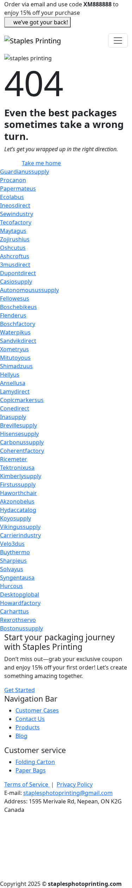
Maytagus (13, 231)
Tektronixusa (17, 467)
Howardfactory (20, 603)
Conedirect (14, 408)
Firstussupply (18, 484)
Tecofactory (15, 222)
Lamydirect (15, 391)
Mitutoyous (15, 358)
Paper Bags (30, 770)
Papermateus (18, 188)
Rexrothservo (18, 620)
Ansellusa (12, 383)
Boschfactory (17, 324)
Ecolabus (12, 197)
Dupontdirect (18, 273)
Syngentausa (17, 577)
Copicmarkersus (22, 400)
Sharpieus (13, 561)
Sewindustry (16, 214)
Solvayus (11, 569)
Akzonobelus (17, 501)
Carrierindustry (20, 535)
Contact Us (30, 719)
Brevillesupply (18, 425)
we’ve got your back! (40, 22)
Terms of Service (27, 784)
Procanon (13, 180)
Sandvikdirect (18, 341)
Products (27, 727)
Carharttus (14, 611)
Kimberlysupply (20, 476)
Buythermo (15, 552)
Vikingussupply (20, 527)
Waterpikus (15, 332)
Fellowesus (14, 298)
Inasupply (13, 417)
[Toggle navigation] (118, 40)
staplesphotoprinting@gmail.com (68, 793)
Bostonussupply (21, 628)
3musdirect (15, 265)
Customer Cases (37, 710)
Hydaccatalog (18, 510)
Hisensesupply (19, 434)
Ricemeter (13, 459)
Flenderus (13, 315)
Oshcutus (13, 248)
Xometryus (14, 349)
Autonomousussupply (29, 290)
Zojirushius (15, 239)
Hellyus (9, 374)
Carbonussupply (22, 442)
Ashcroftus (14, 256)
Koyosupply (15, 518)
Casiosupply (16, 281)
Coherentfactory (22, 451)
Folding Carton (35, 762)
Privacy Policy (75, 784)
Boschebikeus (18, 307)
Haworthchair (18, 493)
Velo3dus (12, 544)
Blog (21, 736)
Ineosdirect (15, 205)
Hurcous (11, 586)
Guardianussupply (24, 171)
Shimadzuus (16, 366)
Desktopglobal (19, 594)
